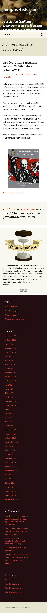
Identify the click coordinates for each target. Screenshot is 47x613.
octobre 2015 (10, 466)
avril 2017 (9, 417)
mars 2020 (9, 344)
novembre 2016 (11, 434)
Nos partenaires (11, 307)
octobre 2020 (10, 340)
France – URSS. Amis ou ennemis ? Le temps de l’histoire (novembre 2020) (16, 531)
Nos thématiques (12, 311)
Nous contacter (11, 315)
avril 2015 (9, 479)
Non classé (22, 74)
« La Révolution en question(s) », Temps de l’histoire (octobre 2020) (16, 541)
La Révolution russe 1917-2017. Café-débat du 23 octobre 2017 (20, 66)
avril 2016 (9, 446)
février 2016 (10, 450)
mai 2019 (8, 356)
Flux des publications (13, 584)
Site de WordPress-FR (13, 592)
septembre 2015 (11, 470)
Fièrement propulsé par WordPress (16, 607)
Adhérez (9, 209)
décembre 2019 (11, 348)
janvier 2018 (9, 397)
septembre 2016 (11, 442)
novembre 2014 (11, 491)
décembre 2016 (11, 430)
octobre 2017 (10, 409)
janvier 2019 (9, 368)
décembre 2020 (11, 336)
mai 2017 (8, 413)
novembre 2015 (11, 462)
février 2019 (10, 364)
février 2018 (10, 393)
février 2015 (10, 483)
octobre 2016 (10, 438)
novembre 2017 (11, 405)
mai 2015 (8, 475)
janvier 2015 (9, 487)
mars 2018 (9, 389)
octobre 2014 (10, 495)
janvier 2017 (9, 426)
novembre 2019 (11, 352)
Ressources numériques (14, 319)
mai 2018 (8, 385)
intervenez (28, 209)
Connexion (9, 580)
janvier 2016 (9, 454)
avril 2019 (9, 360)
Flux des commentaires (14, 588)
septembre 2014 (11, 499)
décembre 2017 (11, 401)
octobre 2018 (10, 381)
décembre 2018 (11, 372)
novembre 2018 (11, 376)
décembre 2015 (11, 458)
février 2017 (10, 421)
